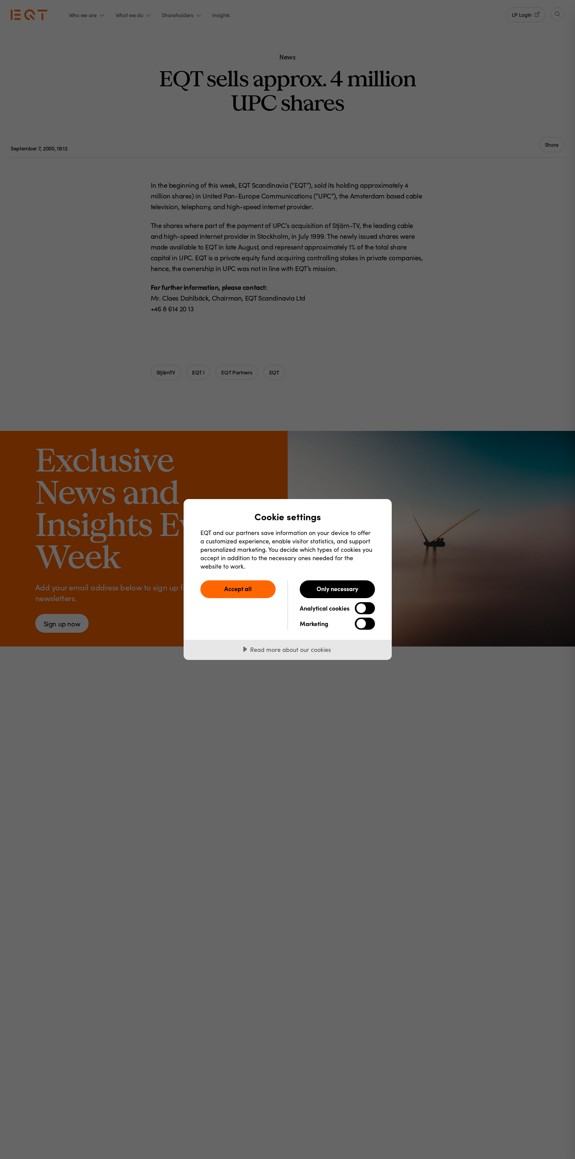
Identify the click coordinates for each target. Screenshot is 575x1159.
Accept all (238, 588)
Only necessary (337, 588)
